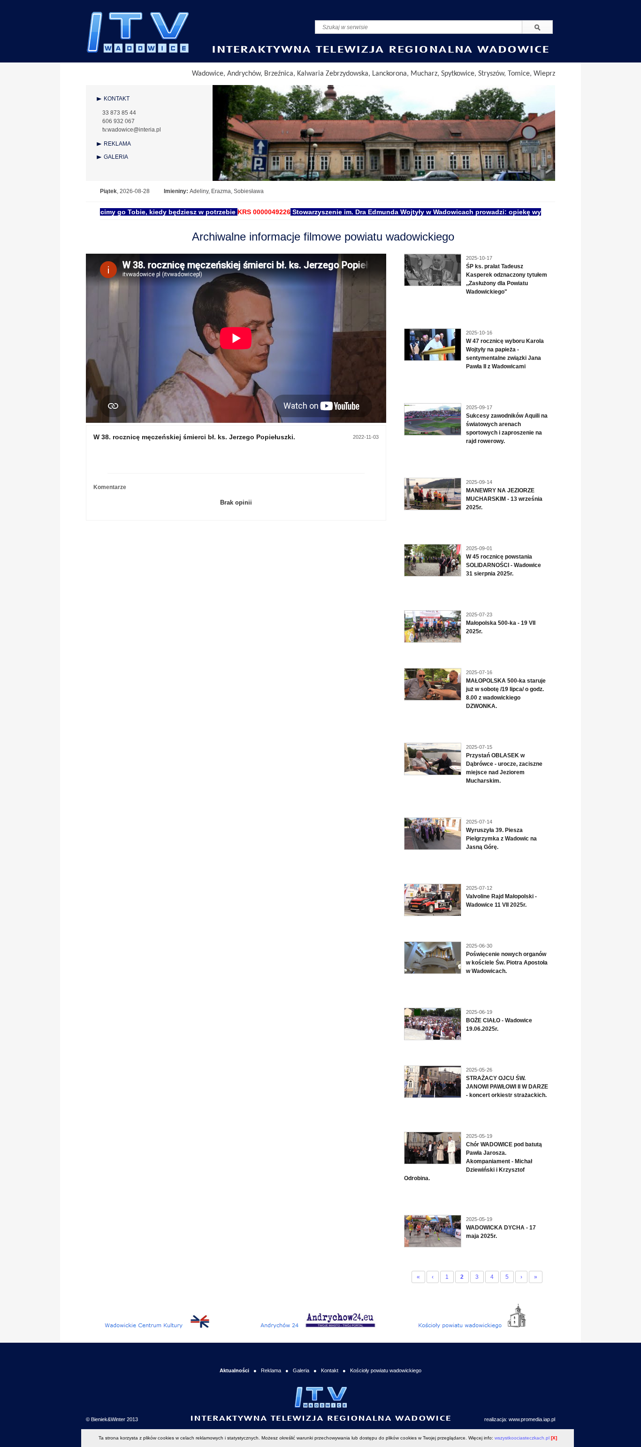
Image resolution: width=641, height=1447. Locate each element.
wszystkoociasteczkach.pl (522, 1437)
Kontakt (329, 1370)
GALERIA (116, 157)
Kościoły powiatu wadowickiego (385, 1370)
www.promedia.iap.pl (532, 1419)
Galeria (301, 1370)
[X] (554, 1437)
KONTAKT (117, 98)
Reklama (271, 1370)
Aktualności (234, 1370)
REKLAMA (117, 143)
